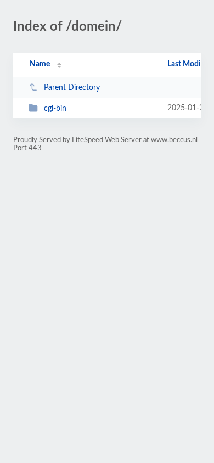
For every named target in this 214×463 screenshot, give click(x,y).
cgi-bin (55, 108)
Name (40, 64)
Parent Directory (72, 88)
